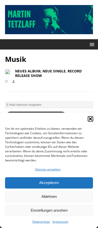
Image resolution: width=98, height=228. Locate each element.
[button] (90, 118)
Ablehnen (49, 196)
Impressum (60, 221)
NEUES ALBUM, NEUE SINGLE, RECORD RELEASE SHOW (48, 73)
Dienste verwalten (48, 169)
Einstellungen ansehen (49, 210)
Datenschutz (41, 221)
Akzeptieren (49, 182)
